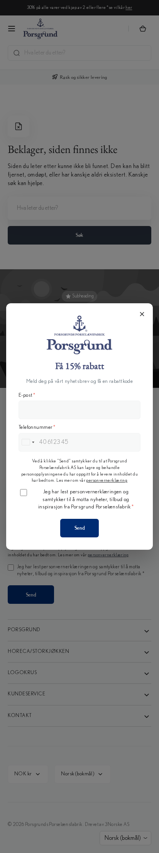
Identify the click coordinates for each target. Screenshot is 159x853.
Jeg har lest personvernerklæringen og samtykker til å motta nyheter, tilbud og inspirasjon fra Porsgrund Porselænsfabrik (86, 499)
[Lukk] (142, 314)
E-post (27, 395)
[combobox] (28, 442)
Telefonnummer (37, 427)
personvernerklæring (106, 480)
